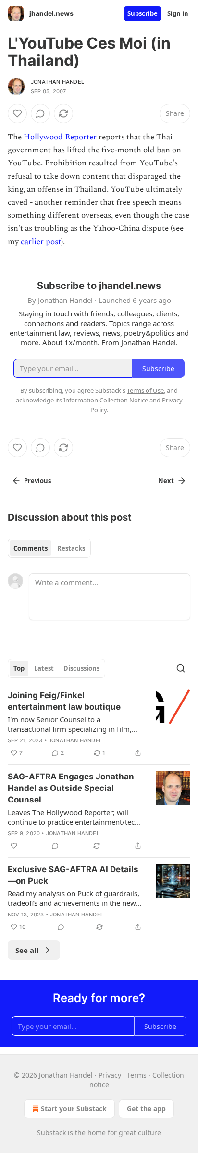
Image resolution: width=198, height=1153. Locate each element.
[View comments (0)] (40, 113)
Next (166, 480)
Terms (137, 1074)
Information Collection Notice (105, 400)
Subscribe (142, 13)
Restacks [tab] (71, 548)
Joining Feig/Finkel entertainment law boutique (64, 701)
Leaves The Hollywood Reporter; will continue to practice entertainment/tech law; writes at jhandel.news (73, 817)
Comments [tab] (30, 548)
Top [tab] (19, 668)
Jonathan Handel (57, 81)
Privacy (110, 1074)
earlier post (41, 242)
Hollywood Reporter (60, 137)
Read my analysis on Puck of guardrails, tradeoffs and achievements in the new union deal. (73, 898)
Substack (51, 1132)
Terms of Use (145, 390)
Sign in (177, 13)
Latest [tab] (44, 668)
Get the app (146, 1108)
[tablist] (49, 548)
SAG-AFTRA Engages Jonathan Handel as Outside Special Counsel (71, 788)
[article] (99, 724)
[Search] (180, 668)
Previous (37, 480)
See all (27, 950)
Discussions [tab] (81, 668)
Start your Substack (74, 1108)
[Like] (17, 113)
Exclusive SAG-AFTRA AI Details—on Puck (73, 875)
